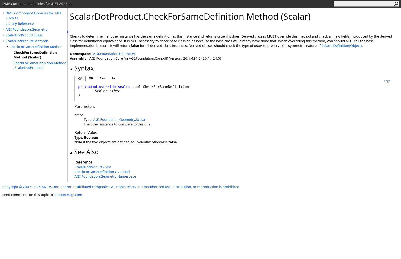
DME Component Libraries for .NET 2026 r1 (33, 15)
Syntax (84, 68)
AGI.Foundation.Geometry (27, 29)
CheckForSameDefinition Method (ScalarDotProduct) (39, 65)
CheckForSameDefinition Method (36, 46)
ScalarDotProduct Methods (27, 40)
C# (80, 78)
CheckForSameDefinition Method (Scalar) (35, 54)
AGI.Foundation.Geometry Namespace (105, 176)
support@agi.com (68, 194)
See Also (86, 152)
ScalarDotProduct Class (24, 35)
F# (113, 78)
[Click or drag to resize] (68, 31)
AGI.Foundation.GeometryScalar (119, 119)
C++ (102, 78)
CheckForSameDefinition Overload (102, 171)
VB (91, 78)
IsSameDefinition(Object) (342, 45)
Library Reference (20, 23)
